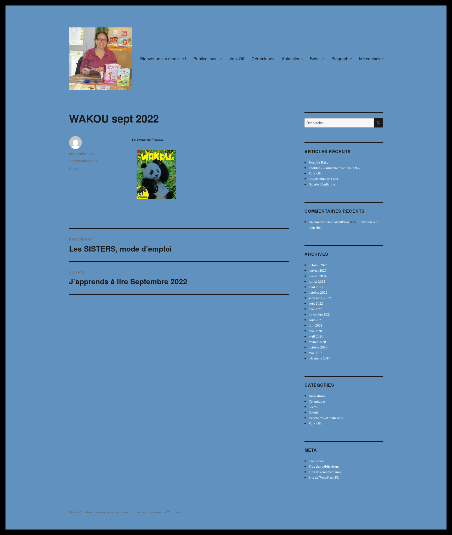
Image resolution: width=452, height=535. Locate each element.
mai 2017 (315, 352)
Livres (73, 168)
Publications (204, 59)
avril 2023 (316, 286)
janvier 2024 (318, 276)
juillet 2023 (317, 281)
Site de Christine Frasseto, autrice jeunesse (99, 512)
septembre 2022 (320, 297)
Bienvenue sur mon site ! (163, 59)
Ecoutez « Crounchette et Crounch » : (336, 167)
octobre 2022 (318, 292)
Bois (314, 59)
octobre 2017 (318, 347)
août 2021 (316, 319)
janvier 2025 (318, 270)
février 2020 (317, 341)
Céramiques (263, 59)
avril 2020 (316, 336)
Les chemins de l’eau (323, 178)
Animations (292, 59)
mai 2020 (315, 330)
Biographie (341, 59)
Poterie (314, 412)
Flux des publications (324, 466)
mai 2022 (315, 308)
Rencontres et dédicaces (326, 417)
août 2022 (316, 303)
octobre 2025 (318, 265)
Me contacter (371, 59)
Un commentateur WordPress (329, 221)
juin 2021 (316, 325)
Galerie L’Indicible (322, 184)
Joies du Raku (319, 162)
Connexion (317, 460)
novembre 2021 (320, 314)
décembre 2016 (319, 358)
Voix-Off (236, 59)
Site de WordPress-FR (324, 477)
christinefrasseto (81, 153)
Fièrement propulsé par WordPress (158, 512)
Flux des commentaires (325, 471)
